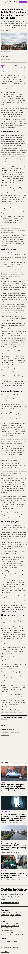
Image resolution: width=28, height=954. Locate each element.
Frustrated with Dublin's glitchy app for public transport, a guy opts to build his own (14, 875)
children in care (5, 811)
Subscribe (23, 2)
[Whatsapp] (14, 903)
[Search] (5, 2)
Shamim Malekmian (6, 879)
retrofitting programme (10, 605)
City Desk (4, 7)
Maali (9, 949)
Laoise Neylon (5, 822)
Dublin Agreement (18, 717)
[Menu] (2, 2)
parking (3, 782)
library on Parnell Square (18, 349)
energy (3, 841)
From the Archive (6, 941)
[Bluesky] (8, 903)
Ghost (5, 949)
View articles (5, 734)
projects (14, 941)
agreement (7, 75)
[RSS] (5, 903)
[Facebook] (2, 903)
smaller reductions (14, 431)
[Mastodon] (17, 903)
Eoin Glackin (4, 793)
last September (16, 312)
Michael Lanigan (5, 852)
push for (3, 431)
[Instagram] (11, 903)
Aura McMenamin (6, 30)
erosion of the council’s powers (11, 383)
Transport (4, 870)
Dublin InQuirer (8, 947)
